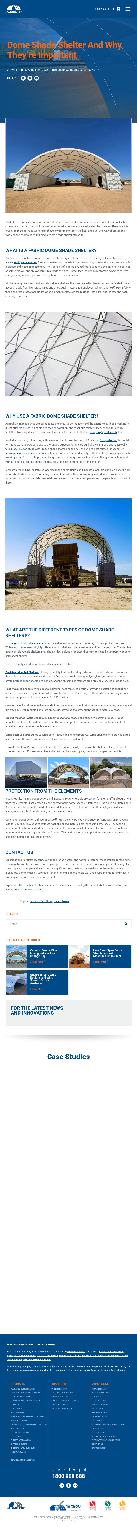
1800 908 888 (68, 1476)
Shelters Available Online (23, 1448)
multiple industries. (25, 262)
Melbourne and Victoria (70, 1355)
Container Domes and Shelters (25, 1393)
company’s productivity (103, 432)
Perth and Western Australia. (37, 1359)
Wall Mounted (17, 1413)
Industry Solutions (66, 69)
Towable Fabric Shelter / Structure (27, 1416)
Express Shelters (19, 1444)
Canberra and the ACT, (47, 1355)
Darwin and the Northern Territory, (98, 1355)
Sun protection (108, 440)
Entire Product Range (21, 1397)
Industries (58, 1383)
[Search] (125, 924)
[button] (128, 9)
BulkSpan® (16, 1436)
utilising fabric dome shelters (22, 453)
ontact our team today (28, 889)
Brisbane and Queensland (111, 1351)
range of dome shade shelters (28, 643)
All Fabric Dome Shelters (23, 1389)
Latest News (87, 69)
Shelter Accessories (21, 1440)
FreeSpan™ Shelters (20, 1432)
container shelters (76, 1351)
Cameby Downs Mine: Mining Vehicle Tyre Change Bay (44, 953)
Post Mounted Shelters (22, 1409)
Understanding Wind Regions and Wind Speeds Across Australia (43, 979)
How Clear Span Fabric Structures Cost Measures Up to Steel (108, 953)
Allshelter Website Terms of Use (68, 1519)
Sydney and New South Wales (21, 1355)
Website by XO (68, 1521)
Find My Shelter (18, 1452)
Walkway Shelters (19, 1420)
